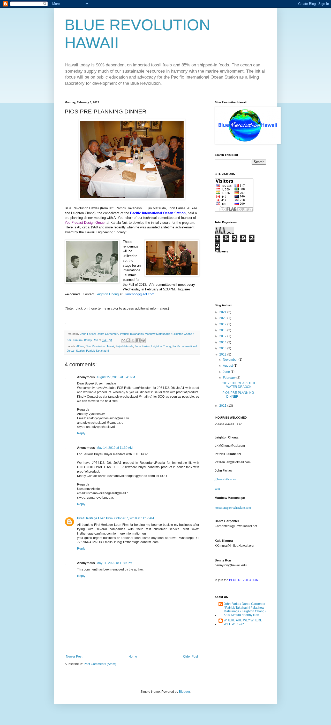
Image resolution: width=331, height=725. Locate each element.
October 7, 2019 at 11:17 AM (134, 518)
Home (133, 656)
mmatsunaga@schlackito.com (233, 507)
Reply (81, 433)
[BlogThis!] (128, 340)
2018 (223, 330)
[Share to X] (133, 340)
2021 (223, 312)
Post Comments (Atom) (100, 664)
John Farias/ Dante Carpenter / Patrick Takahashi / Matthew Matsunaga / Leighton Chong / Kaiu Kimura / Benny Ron (245, 609)
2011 (223, 405)
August (228, 365)
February (229, 378)
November (230, 359)
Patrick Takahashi (97, 350)
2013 (223, 348)
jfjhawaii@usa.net (226, 479)
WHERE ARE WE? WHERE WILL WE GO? (243, 622)
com (217, 488)
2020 (223, 318)
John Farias (142, 346)
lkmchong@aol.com (139, 294)
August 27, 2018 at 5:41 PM (115, 377)
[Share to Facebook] (138, 340)
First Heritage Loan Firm (95, 518)
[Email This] (123, 340)
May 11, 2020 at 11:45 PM (114, 563)
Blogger (184, 691)
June (227, 372)
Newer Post (74, 656)
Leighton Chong (107, 294)
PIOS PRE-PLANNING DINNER (238, 394)
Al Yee (80, 346)
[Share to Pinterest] (143, 340)
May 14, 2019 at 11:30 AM (114, 448)
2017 (223, 336)
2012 (223, 354)
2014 (223, 342)
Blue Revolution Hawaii (100, 346)
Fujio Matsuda (124, 346)
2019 (223, 324)
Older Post (190, 656)
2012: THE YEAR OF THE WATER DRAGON (240, 385)
